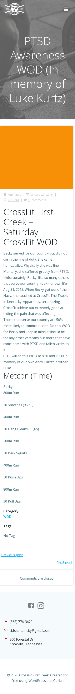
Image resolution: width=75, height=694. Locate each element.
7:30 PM (13, 200)
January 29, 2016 (41, 194)
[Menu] (66, 9)
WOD (7, 516)
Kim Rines (14, 194)
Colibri (58, 680)
